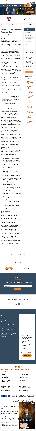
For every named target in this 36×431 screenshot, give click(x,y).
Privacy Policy (31, 67)
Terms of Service (29, 69)
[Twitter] (4, 396)
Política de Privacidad (5, 371)
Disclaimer (6, 369)
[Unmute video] (20, 403)
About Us (8, 5)
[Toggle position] (31, 403)
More (33, 5)
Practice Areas (14, 5)
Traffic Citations (29, 122)
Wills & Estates (29, 123)
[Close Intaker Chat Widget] (33, 403)
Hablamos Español (31, 3)
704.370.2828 (31, 2)
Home (3, 5)
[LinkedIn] (6, 396)
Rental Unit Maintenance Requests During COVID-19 (31, 114)
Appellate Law (29, 78)
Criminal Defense (29, 82)
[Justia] (9, 396)
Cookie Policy (15, 408)
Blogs (21, 5)
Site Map (22, 369)
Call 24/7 (33, 0)
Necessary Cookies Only (15, 427)
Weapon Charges (29, 125)
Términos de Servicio (13, 371)
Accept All (5, 427)
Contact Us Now (30, 12)
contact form (12, 240)
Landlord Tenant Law (12, 24)
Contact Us (27, 5)
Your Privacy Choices (7, 408)
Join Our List (17, 288)
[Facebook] (2, 396)
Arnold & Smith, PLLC (6, 232)
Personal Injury (12, 413)
